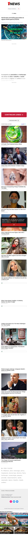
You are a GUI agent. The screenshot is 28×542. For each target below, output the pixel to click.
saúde (19, 478)
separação (4, 480)
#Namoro (6, 470)
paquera (19, 475)
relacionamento (12, 478)
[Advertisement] (14, 58)
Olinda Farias (20, 22)
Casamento (4, 473)
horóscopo (4, 475)
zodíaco (3, 482)
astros (22, 470)
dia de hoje (12, 473)
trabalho (15, 480)
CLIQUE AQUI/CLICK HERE (16, 497)
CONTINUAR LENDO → (14, 115)
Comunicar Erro (13, 120)
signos (10, 480)
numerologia (12, 475)
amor (11, 470)
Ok (14, 224)
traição (21, 480)
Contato (3, 490)
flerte (24, 473)
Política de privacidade (9, 490)
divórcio (19, 473)
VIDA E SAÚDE (7, 468)
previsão (4, 478)
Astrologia (17, 470)
